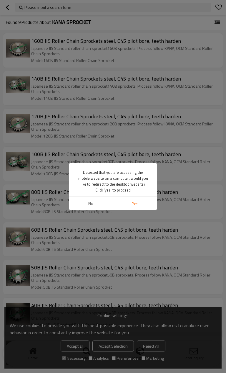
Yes (135, 203)
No (90, 203)
